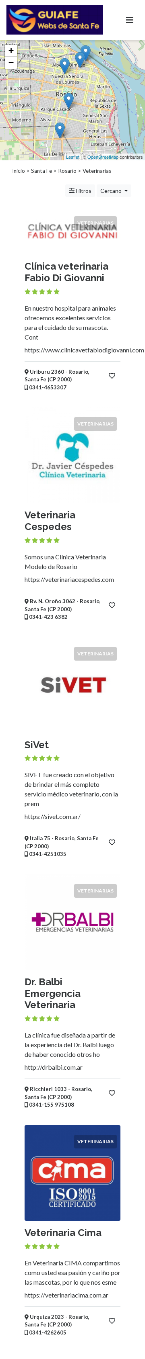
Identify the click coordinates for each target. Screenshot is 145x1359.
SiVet (37, 745)
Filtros (83, 190)
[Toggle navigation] (130, 20)
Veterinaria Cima (63, 1232)
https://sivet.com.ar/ (53, 816)
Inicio (18, 171)
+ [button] (11, 50)
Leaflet (72, 157)
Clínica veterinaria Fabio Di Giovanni (66, 272)
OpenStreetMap (102, 157)
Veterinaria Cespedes (50, 520)
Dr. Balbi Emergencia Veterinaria (53, 993)
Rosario (67, 171)
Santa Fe (41, 171)
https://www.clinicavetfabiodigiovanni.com (84, 350)
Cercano (111, 190)
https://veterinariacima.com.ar (66, 1295)
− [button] (11, 62)
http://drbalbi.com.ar (54, 1067)
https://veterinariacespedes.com (69, 579)
